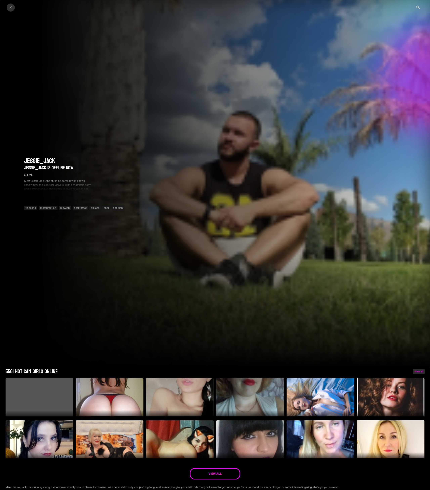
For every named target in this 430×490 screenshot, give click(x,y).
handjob (118, 208)
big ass (95, 208)
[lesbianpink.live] (11, 7)
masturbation (48, 208)
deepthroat (80, 208)
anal (106, 208)
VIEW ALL (418, 371)
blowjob (65, 208)
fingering (31, 208)
